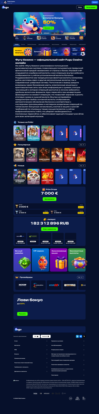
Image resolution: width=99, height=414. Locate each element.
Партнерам (54, 375)
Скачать (95, 2)
